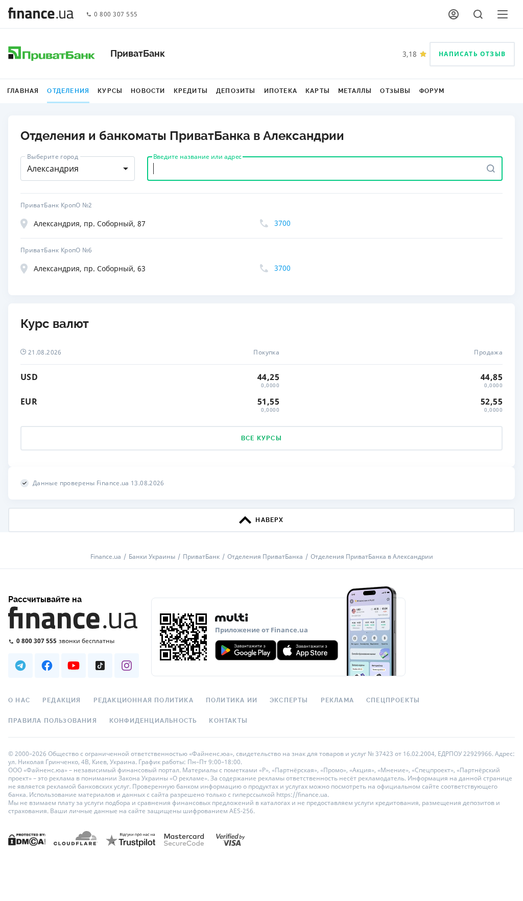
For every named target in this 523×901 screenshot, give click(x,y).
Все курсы (261, 438)
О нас (19, 700)
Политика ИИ (231, 700)
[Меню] (502, 14)
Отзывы (395, 90)
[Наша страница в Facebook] (47, 665)
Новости (148, 90)
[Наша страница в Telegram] (20, 665)
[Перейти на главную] (41, 14)
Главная (23, 90)
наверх (269, 520)
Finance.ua (105, 557)
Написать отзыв (472, 54)
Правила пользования (52, 720)
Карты (317, 90)
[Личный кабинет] (453, 14)
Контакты (228, 720)
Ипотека (280, 90)
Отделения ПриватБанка (265, 557)
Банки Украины (152, 557)
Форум (432, 90)
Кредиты (191, 90)
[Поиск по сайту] (478, 14)
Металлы (355, 90)
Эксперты (289, 700)
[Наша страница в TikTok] (100, 665)
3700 (282, 223)
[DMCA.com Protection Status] (26, 839)
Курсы (110, 90)
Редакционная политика (143, 700)
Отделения (68, 90)
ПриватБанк (201, 557)
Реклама (337, 700)
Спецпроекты (393, 700)
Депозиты (236, 90)
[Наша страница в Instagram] (126, 665)
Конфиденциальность (153, 720)
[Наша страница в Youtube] (73, 665)
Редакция (61, 700)
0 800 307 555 (116, 14)
